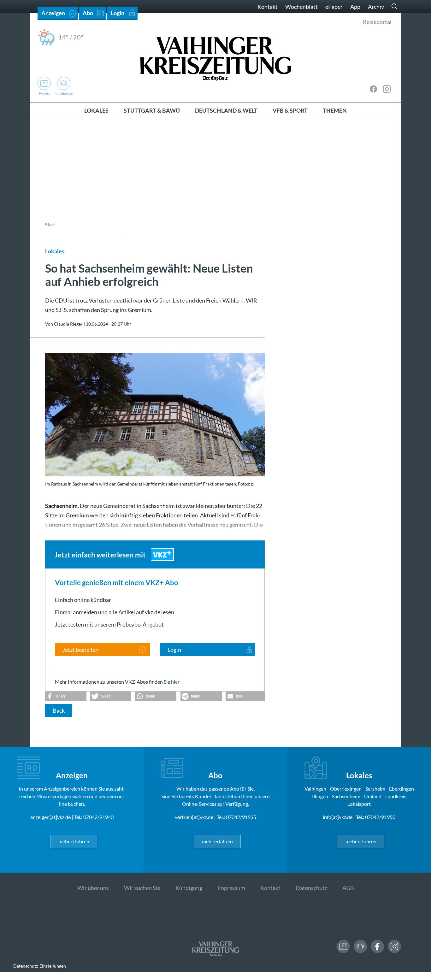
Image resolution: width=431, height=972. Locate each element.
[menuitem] (96, 110)
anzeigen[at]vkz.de (50, 817)
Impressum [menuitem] (231, 887)
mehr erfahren (73, 841)
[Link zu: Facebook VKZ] (373, 89)
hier (175, 682)
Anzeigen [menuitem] (53, 12)
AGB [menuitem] (348, 887)
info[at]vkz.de (337, 817)
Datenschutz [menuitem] (311, 887)
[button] (65, 696)
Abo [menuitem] (88, 12)
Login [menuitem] (117, 12)
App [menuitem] (355, 6)
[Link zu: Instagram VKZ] (386, 89)
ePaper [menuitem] (334, 6)
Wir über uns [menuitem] (93, 887)
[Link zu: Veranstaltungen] (343, 946)
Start (50, 224)
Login (174, 649)
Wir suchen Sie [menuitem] (142, 887)
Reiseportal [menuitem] (377, 22)
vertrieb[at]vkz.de (194, 817)
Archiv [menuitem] (376, 6)
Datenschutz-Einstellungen (39, 966)
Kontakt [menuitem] (267, 6)
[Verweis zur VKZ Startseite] (215, 58)
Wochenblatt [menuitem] (301, 6)
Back (59, 710)
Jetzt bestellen (80, 649)
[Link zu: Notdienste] (360, 946)
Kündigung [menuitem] (188, 887)
